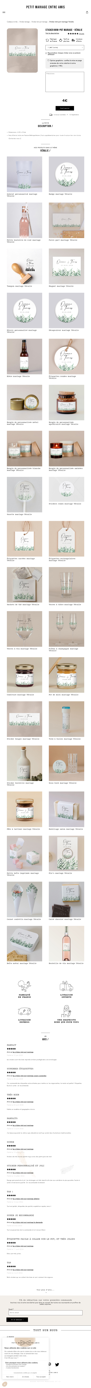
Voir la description (52, 33)
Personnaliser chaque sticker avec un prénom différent (64, 53)
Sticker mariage (25, 22)
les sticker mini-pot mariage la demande (28, 1222)
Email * (11, 1309)
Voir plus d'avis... (45, 1290)
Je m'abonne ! (17, 1319)
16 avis (81, 34)
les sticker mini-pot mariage (23, 1052)
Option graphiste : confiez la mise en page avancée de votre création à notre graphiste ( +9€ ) (66, 63)
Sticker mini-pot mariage (40, 22)
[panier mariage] (87, 12)
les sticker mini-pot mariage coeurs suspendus (29, 1076)
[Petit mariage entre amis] (45, 7)
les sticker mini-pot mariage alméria (26, 1199)
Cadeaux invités (12, 22)
